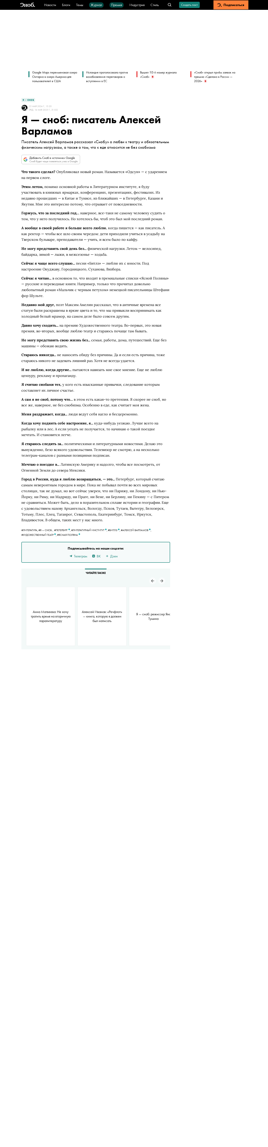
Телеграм (80, 556)
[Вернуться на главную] (28, 5)
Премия (116, 5)
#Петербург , (62, 530)
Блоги (66, 5)
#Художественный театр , (39, 535)
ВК (99, 556)
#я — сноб (45, 530)
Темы (79, 5)
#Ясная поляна (67, 535)
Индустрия (137, 5)
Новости (50, 5)
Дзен (114, 556)
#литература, (29, 530)
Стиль (154, 5)
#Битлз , (114, 530)
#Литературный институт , (89, 530)
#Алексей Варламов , (136, 530)
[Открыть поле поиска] (169, 5)
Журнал (96, 5)
